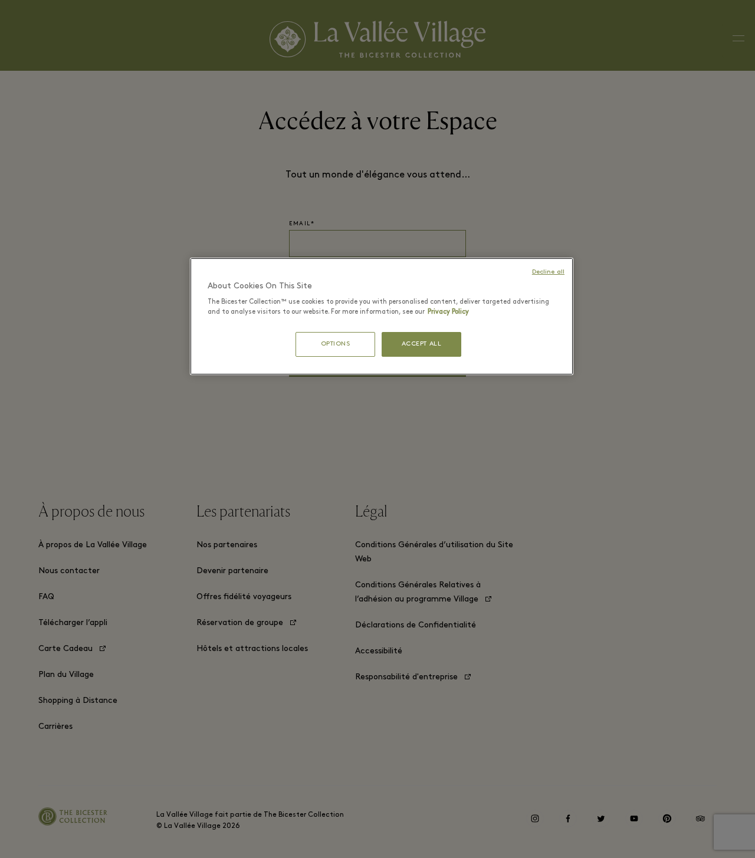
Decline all (548, 272)
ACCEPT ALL (422, 344)
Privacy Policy (448, 311)
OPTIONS (335, 344)
